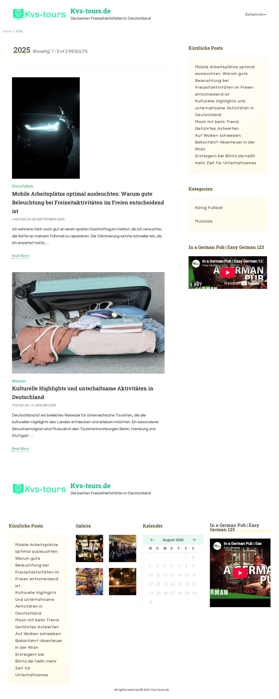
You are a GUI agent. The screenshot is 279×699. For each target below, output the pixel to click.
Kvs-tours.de (90, 11)
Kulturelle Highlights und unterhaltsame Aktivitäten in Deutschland (224, 108)
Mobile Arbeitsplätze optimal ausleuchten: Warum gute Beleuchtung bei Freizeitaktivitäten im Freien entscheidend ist (88, 202)
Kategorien (254, 14)
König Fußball (23, 186)
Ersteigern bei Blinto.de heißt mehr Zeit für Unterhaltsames (226, 159)
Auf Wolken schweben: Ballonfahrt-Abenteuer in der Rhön (225, 142)
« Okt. (152, 540)
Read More (20, 256)
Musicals (19, 381)
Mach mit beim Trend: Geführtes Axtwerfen (217, 125)
